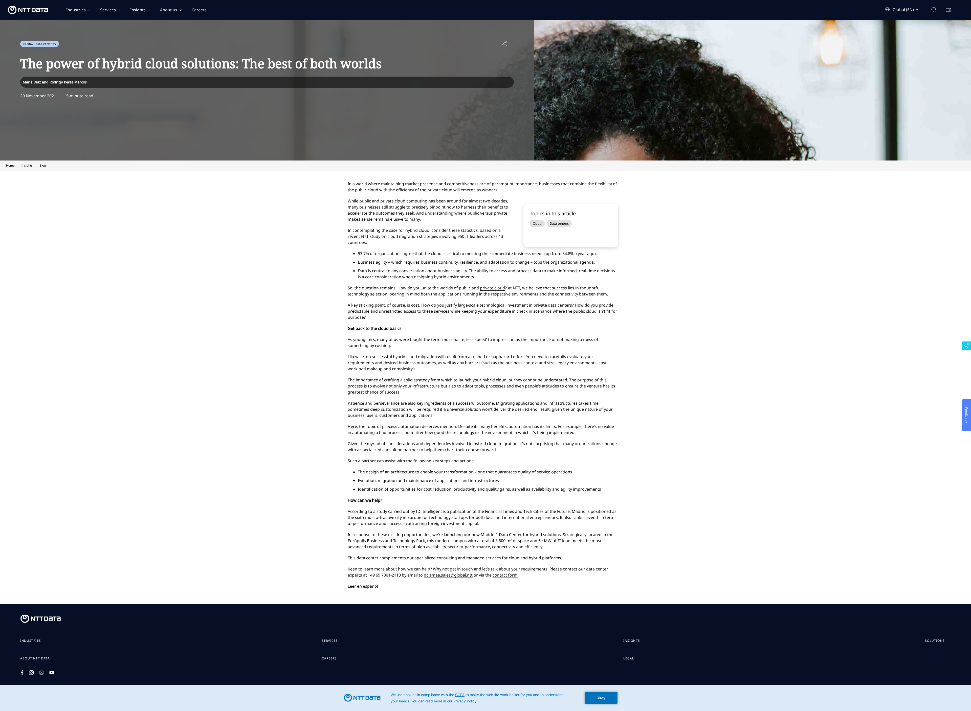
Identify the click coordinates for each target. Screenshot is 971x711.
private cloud (492, 288)
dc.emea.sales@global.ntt (448, 575)
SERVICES (330, 641)
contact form (505, 575)
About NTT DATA (35, 658)
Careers (199, 10)
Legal (628, 658)
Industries (76, 10)
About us (168, 10)
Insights (138, 10)
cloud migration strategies (412, 236)
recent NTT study (364, 236)
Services (108, 10)
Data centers (559, 223)
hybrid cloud (417, 230)
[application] (485, 698)
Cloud (537, 223)
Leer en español (363, 586)
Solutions (935, 641)
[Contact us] (948, 10)
